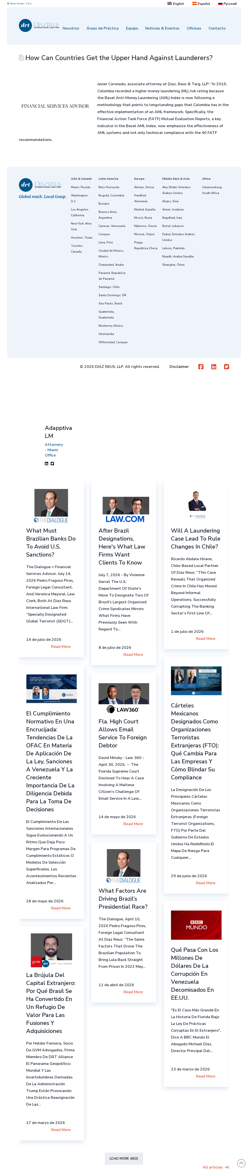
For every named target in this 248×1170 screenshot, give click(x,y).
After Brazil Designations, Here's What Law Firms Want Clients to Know (122, 546)
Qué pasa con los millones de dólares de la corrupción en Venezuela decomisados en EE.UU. (194, 974)
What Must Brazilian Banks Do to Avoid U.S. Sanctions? (51, 542)
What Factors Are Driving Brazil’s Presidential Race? (123, 899)
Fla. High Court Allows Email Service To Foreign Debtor (123, 733)
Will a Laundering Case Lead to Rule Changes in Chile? (195, 538)
